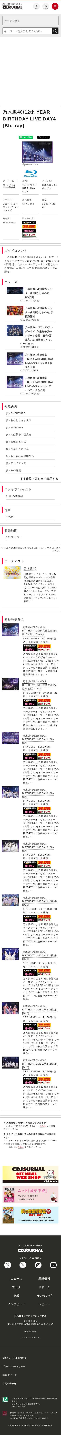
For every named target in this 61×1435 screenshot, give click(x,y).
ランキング (44, 1295)
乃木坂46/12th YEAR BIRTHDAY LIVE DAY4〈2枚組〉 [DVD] (39, 1063)
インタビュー (17, 1304)
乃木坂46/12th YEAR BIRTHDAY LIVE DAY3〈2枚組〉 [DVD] (39, 1009)
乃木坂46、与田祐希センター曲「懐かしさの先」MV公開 (38, 293)
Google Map (30, 1331)
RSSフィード (10, 1374)
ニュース (16, 1278)
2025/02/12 (9, 222)
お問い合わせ (9, 1383)
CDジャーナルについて (15, 1357)
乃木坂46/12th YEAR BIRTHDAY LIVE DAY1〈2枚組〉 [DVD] (39, 901)
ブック (16, 1287)
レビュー (44, 1304)
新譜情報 (44, 1278)
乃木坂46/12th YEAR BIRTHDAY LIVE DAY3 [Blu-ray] (38, 847)
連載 (16, 1295)
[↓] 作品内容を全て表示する (39, 478)
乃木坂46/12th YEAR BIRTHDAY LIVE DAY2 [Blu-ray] (38, 793)
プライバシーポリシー (14, 1366)
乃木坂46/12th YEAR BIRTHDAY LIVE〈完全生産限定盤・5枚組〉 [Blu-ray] (39, 630)
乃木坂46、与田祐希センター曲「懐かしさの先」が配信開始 (39, 312)
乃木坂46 (9, 185)
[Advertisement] (30, 72)
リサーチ (44, 1287)
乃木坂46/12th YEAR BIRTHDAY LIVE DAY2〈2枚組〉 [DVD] (39, 955)
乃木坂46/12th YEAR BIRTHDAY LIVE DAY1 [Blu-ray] (38, 739)
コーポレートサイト (30, 1337)
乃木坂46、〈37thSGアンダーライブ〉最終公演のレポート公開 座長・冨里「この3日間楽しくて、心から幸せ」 (36, 335)
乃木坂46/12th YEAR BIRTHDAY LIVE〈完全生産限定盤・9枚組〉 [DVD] (39, 684)
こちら (43, 1125)
